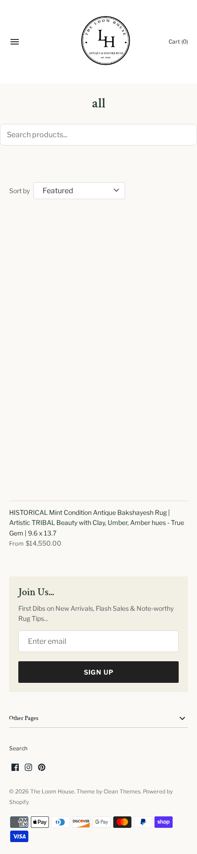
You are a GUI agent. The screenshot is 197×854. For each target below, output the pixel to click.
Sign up (99, 672)
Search (18, 748)
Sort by (19, 191)
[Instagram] (28, 768)
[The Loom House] (98, 42)
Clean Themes (122, 791)
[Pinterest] (41, 768)
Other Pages (23, 718)
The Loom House (52, 791)
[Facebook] (15, 768)
